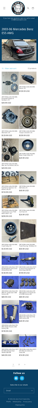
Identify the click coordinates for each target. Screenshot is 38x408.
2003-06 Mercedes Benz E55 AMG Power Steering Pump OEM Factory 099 (27, 316)
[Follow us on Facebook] (16, 378)
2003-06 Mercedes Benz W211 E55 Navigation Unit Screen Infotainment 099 (10, 268)
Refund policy (17, 402)
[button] (4, 8)
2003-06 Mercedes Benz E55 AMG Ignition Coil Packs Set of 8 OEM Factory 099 (27, 292)
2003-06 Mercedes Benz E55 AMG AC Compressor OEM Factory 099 (10, 292)
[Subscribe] (31, 390)
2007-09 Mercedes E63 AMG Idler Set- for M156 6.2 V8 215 (10, 164)
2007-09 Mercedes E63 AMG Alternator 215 (9, 131)
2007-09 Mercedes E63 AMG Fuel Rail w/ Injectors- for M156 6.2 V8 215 (9, 187)
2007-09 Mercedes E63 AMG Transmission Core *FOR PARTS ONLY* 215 (9, 212)
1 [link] (13, 364)
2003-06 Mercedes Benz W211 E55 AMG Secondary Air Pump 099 (27, 351)
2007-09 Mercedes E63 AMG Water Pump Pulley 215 (27, 154)
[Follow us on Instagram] (22, 378)
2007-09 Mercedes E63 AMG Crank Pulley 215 (9, 245)
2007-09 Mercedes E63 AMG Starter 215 (27, 87)
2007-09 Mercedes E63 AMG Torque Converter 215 (27, 131)
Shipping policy (20, 405)
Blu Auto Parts (17, 399)
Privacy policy (27, 402)
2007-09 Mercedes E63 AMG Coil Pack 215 (27, 211)
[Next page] (24, 364)
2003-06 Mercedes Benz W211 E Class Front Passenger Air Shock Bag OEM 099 (27, 268)
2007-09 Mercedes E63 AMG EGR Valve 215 (27, 187)
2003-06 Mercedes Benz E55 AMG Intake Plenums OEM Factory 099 (10, 326)
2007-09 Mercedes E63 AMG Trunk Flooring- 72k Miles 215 (27, 245)
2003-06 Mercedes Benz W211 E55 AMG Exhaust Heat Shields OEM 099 (10, 351)
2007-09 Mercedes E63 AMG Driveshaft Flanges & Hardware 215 (9, 98)
